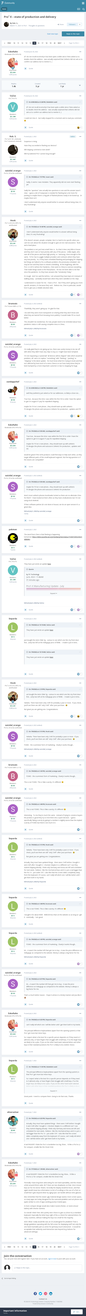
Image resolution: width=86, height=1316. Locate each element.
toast (48, 177)
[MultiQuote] (25, 68)
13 (26, 43)
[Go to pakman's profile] (13, 538)
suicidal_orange (13, 170)
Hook (13, 220)
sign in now (52, 1259)
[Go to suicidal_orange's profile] (13, 182)
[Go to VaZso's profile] (13, 107)
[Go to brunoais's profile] (13, 315)
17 (42, 43)
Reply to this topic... (23, 1268)
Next (59, 43)
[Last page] (64, 43)
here (49, 564)
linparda (13, 618)
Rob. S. (15, 23)
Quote (31, 68)
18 (46, 43)
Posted (31, 52)
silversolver (13, 1112)
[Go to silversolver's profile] (13, 1121)
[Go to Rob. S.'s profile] (6, 24)
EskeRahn (13, 51)
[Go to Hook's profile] (13, 234)
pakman (13, 529)
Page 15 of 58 (73, 43)
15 (34, 43)
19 (50, 43)
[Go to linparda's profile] (13, 627)
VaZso (13, 95)
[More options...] (80, 51)
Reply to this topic (73, 34)
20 (54, 43)
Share (61, 24)
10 (14, 43)
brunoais (13, 303)
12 (22, 43)
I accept (78, 1312)
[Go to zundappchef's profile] (13, 390)
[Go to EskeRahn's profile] (13, 63)
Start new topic (52, 34)
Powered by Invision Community (43, 1304)
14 (30, 43)
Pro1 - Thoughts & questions (34, 26)
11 (18, 43)
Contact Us (43, 1299)
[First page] (4, 43)
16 (38, 43)
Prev (9, 43)
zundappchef (12, 381)
